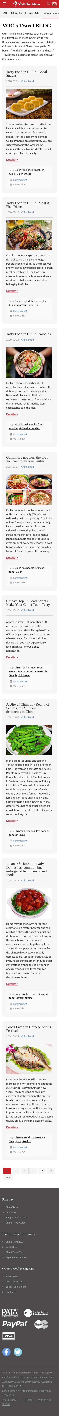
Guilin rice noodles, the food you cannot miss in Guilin (27, 459)
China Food (27, 81)
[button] (29, 4)
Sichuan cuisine (24, 998)
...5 (8, 1177)
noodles (13, 428)
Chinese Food (22, 1137)
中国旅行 (27, 1400)
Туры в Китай (9, 1400)
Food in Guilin (22, 424)
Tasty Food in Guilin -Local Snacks (26, 73)
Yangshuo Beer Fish (27, 305)
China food (21, 667)
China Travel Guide (15, 1223)
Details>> (12, 159)
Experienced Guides (16, 1257)
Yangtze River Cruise (16, 1217)
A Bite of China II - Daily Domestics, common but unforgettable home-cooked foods (26, 869)
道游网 (6, 1404)
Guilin (19, 572)
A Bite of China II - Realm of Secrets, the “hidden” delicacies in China (27, 708)
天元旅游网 (44, 1400)
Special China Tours (16, 1287)
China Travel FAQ (14, 1242)
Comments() (20, 180)
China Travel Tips (14, 1252)
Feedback (11, 1292)
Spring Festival (23, 1141)
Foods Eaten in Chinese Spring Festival (28, 1029)
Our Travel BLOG (14, 1281)
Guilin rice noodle (24, 568)
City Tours (11, 1212)
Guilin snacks (24, 174)
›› (51, 1170)
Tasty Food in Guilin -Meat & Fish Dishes (28, 205)
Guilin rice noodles (29, 428)
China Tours (12, 1207)
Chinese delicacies (25, 831)
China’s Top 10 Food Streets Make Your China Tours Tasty (28, 603)
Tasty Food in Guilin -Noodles (28, 334)
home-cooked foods (26, 994)
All (5, 12)
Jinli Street (24, 675)
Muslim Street (25, 671)
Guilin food (21, 170)
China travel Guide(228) (25, 12)
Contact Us (11, 1247)
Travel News (12, 1276)
